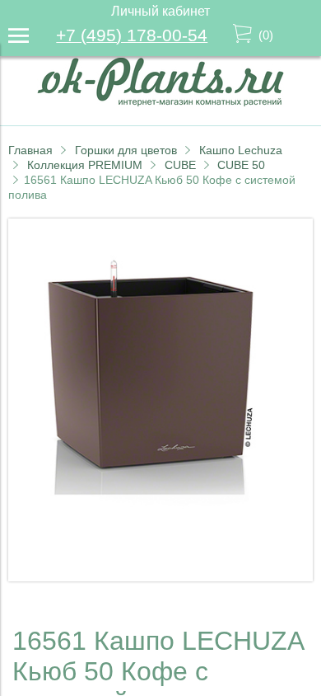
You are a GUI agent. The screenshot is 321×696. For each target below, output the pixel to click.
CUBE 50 (241, 165)
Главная (30, 150)
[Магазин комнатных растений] (160, 102)
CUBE (180, 165)
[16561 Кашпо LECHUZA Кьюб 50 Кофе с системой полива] (160, 577)
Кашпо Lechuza (240, 150)
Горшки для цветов (126, 150)
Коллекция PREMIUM (84, 165)
